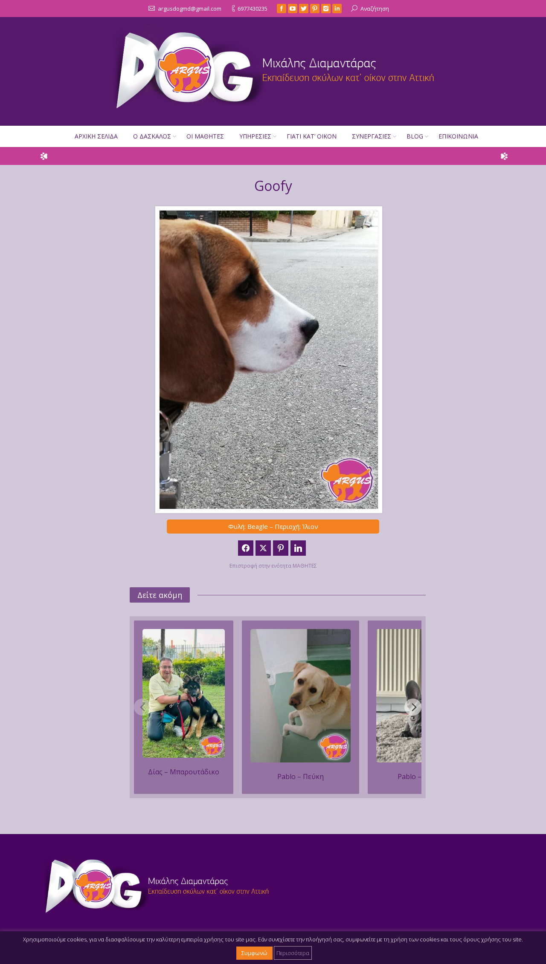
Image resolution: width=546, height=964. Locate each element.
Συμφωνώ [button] (254, 953)
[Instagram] (326, 8)
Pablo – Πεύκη (300, 776)
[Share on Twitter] (263, 548)
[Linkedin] (337, 8)
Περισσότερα (292, 953)
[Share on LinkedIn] (298, 548)
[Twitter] (303, 8)
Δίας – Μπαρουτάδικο (183, 771)
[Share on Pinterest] (280, 548)
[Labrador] (300, 695)
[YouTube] (292, 8)
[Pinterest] (314, 8)
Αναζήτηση (374, 8)
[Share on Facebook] (245, 548)
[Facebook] (281, 8)
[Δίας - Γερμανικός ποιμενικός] (183, 693)
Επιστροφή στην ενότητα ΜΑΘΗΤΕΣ (273, 565)
